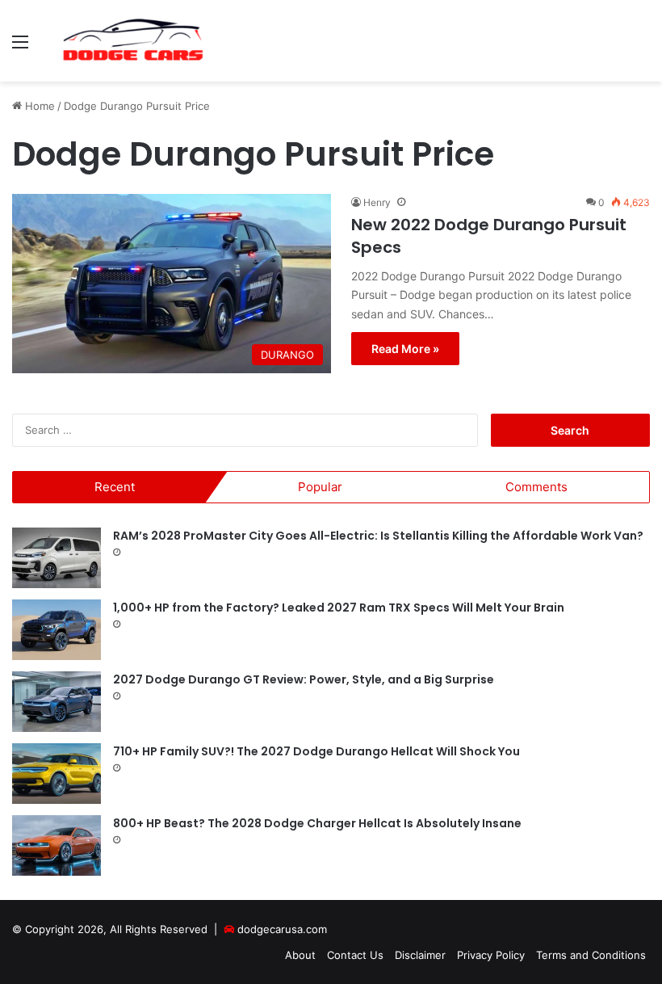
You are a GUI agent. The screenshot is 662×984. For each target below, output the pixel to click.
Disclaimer (420, 954)
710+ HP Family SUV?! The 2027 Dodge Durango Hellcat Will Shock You (316, 751)
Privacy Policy (491, 954)
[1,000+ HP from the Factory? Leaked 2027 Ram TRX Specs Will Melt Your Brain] (56, 629)
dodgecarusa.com (282, 929)
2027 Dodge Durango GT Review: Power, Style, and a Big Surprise (303, 679)
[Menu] (20, 47)
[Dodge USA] (133, 40)
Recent (114, 486)
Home (38, 105)
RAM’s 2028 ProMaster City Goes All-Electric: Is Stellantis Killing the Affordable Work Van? (378, 536)
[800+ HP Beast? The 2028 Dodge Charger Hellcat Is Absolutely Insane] (56, 845)
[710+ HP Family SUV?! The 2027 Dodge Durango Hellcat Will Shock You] (56, 773)
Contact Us (355, 954)
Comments (536, 486)
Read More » (405, 348)
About (300, 954)
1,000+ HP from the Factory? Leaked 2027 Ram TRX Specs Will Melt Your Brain (338, 607)
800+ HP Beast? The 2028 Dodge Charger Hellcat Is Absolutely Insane (317, 823)
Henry (377, 202)
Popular (320, 486)
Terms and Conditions (591, 954)
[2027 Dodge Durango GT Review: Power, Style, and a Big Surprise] (56, 701)
